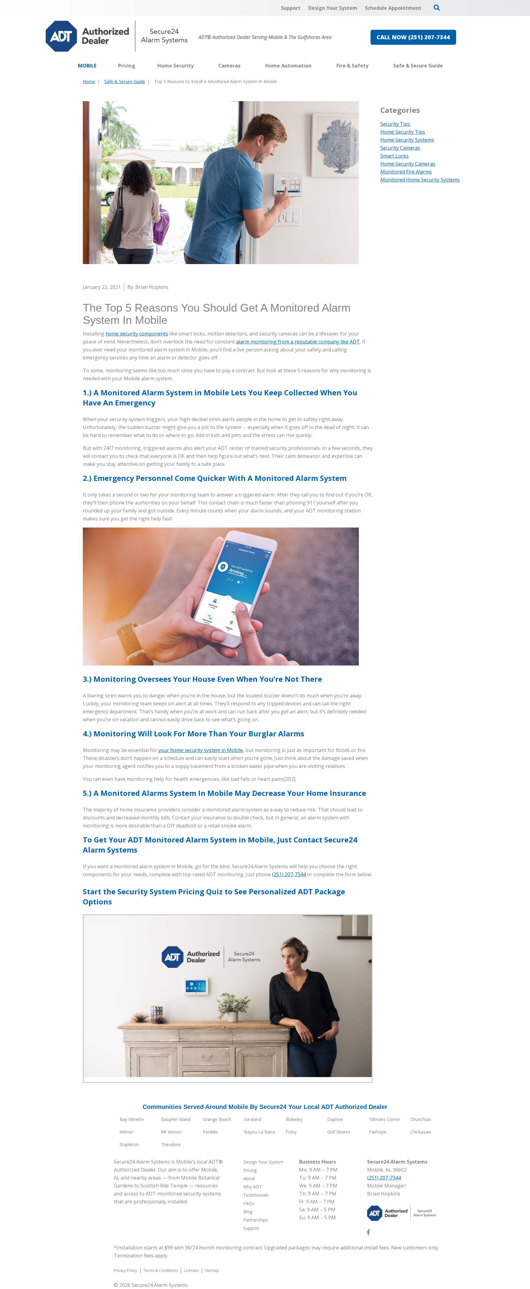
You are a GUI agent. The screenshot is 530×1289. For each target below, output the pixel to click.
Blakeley (294, 1119)
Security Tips (395, 124)
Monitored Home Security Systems (420, 179)
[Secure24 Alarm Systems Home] (117, 36)
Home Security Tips (402, 132)
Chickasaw (420, 1132)
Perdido (210, 1132)
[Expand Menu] (196, 66)
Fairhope (377, 1132)
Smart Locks (394, 155)
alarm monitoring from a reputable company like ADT (298, 341)
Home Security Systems (407, 139)
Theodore (171, 1144)
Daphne (335, 1119)
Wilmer (126, 1132)
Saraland (252, 1119)
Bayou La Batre (259, 1132)
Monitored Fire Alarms (406, 171)
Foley (291, 1132)
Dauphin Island (175, 1119)
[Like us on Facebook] (368, 1233)
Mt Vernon (171, 1132)
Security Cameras (400, 147)
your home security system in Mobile (200, 750)
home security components (137, 333)
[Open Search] (437, 8)
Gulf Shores (338, 1132)
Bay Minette (132, 1119)
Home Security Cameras (407, 163)
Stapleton (129, 1144)
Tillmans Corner (384, 1119)
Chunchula (420, 1119)
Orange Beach (217, 1119)
